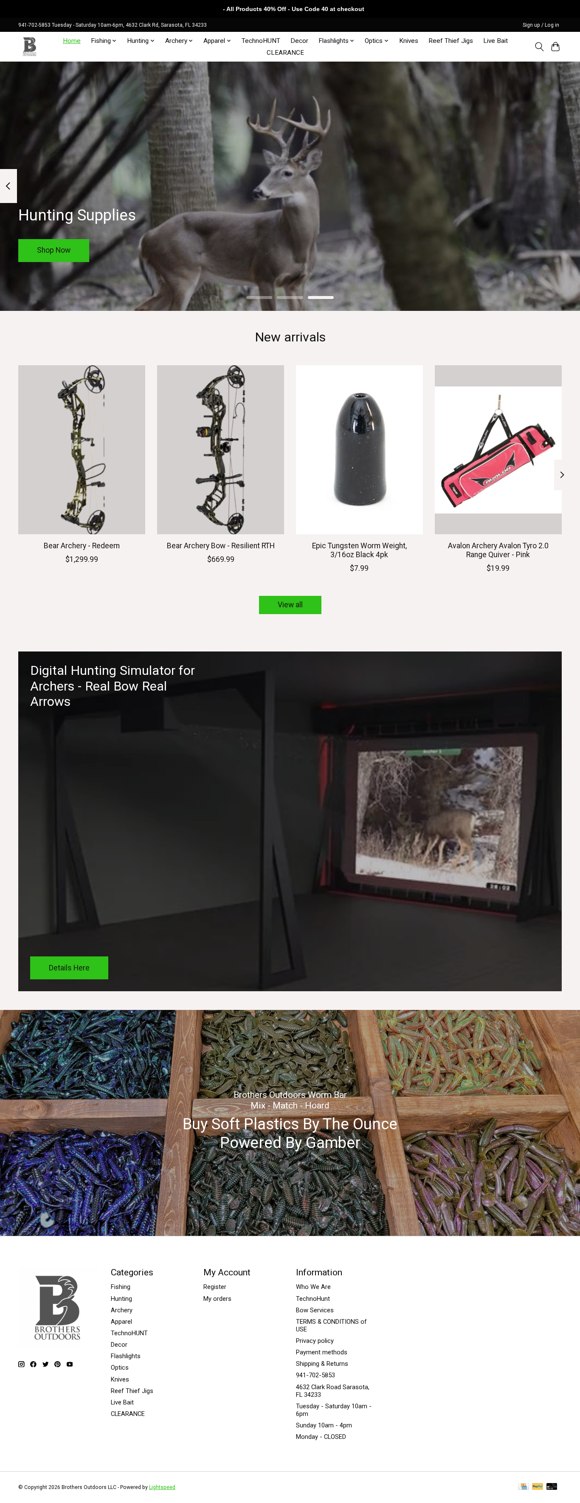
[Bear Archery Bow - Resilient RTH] (220, 449)
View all (290, 605)
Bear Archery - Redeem (82, 545)
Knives (408, 41)
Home (72, 41)
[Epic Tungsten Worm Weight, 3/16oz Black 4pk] (359, 449)
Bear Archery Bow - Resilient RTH (221, 545)
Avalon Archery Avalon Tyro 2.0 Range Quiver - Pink (498, 550)
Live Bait (495, 41)
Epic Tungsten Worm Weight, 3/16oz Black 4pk (359, 550)
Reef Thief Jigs (450, 41)
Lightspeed (162, 1487)
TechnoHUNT (261, 41)
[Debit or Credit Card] (551, 1487)
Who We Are (313, 1287)
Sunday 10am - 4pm (324, 1425)
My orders (217, 1299)
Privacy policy (315, 1341)
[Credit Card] (523, 1487)
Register (214, 1287)
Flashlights (126, 1356)
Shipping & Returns (322, 1364)
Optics (120, 1367)
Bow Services (315, 1310)
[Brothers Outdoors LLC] (30, 46)
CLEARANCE (285, 52)
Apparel (121, 1321)
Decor (299, 41)
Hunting (121, 1299)
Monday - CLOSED (321, 1437)
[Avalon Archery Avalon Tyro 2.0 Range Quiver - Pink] (498, 449)
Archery (121, 1310)
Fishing (120, 1287)
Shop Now (53, 250)
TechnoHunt (313, 1299)
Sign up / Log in (541, 25)
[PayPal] (537, 1487)
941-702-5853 (315, 1375)
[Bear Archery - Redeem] (81, 449)
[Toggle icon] (539, 46)
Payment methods (321, 1352)
